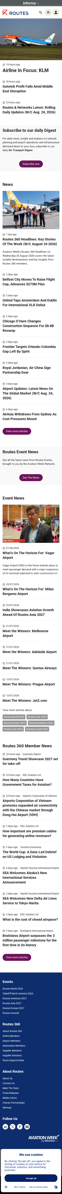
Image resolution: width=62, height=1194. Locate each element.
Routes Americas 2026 (41, 723)
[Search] (40, 12)
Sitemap (7, 1107)
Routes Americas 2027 (15, 998)
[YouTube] (27, 1126)
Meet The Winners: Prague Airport (29, 684)
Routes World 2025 (14, 716)
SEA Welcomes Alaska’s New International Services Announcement (25, 877)
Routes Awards (11, 1013)
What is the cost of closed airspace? (30, 919)
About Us (7, 1078)
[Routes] (15, 12)
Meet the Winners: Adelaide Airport (30, 652)
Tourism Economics (30, 847)
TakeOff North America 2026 (18, 993)
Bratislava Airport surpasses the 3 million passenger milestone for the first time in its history (30, 940)
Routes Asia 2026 (13, 729)
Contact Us (8, 1083)
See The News (31, 477)
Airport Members (11, 1040)
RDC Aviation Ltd (32, 775)
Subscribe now (31, 164)
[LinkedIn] (5, 1126)
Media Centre (10, 1097)
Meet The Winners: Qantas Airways (30, 668)
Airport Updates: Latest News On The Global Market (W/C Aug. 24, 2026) (28, 393)
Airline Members (11, 1036)
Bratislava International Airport (36, 930)
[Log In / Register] (56, 12)
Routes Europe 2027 (13, 1008)
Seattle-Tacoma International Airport (39, 868)
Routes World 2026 (13, 988)
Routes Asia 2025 (37, 716)
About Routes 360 (12, 1031)
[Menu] (48, 12)
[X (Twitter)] (12, 1126)
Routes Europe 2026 (37, 729)
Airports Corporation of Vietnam (40, 795)
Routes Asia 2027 (12, 1003)
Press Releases (11, 1093)
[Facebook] (20, 1126)
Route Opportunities (13, 1060)
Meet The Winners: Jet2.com (25, 700)
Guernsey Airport (32, 754)
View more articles (17, 431)
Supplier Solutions (12, 1055)
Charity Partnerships (14, 1102)
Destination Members (14, 1045)
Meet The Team (11, 1088)
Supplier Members (12, 1050)
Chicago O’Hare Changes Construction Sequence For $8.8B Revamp (28, 326)
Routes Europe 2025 (14, 723)
